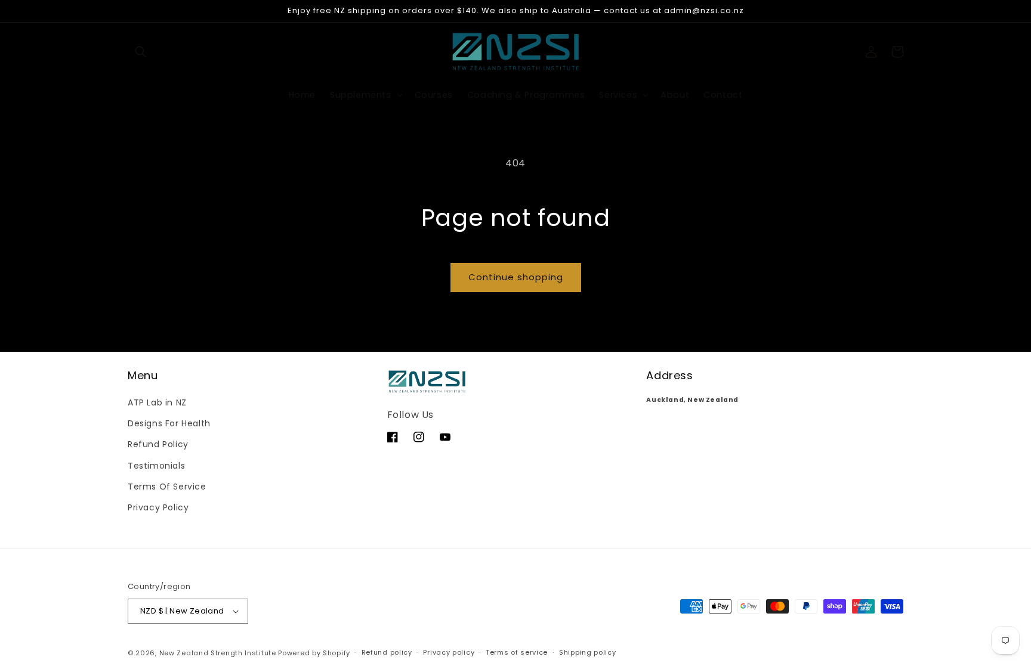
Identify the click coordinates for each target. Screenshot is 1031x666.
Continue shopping (515, 277)
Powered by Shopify (314, 653)
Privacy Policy (158, 507)
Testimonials (156, 466)
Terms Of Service (167, 486)
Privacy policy (448, 652)
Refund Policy (158, 444)
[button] (141, 52)
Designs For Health (169, 423)
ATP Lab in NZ (157, 402)
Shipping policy (587, 652)
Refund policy (387, 652)
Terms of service (517, 652)
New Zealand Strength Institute (217, 653)
